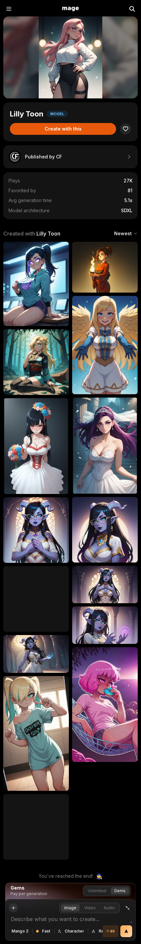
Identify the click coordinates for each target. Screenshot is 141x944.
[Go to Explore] (70, 9)
